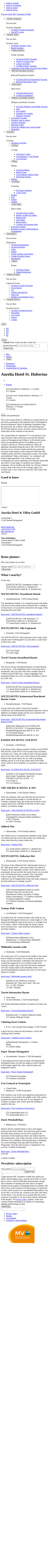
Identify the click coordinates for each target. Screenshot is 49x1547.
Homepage (10, 363)
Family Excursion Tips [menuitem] (25, 61)
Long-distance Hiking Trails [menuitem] (27, 175)
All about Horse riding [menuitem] (25, 213)
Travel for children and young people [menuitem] (25, 127)
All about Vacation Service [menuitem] (21, 310)
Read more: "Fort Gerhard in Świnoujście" (18, 1108)
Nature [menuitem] (14, 261)
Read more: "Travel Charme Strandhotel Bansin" (20, 682)
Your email (6, 1169)
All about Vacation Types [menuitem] (21, 46)
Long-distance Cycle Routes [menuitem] (27, 156)
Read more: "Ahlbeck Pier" (12, 844)
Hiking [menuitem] (14, 161)
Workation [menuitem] (15, 129)
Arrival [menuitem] (14, 317)
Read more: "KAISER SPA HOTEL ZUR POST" (21, 769)
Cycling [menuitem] (14, 145)
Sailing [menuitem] (14, 199)
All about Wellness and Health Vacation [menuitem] (32, 107)
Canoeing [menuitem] (15, 182)
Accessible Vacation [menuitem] (19, 118)
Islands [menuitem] (14, 252)
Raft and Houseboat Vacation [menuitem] (22, 71)
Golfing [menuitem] (14, 202)
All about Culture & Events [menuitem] (22, 285)
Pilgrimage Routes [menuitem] (23, 177)
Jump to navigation (13, 5)
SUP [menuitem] (13, 197)
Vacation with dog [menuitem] (18, 122)
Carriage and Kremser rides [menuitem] (27, 224)
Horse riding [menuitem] (16, 204)
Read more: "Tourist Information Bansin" (17, 1011)
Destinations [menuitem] (11, 234)
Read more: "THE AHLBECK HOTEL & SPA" (20, 810)
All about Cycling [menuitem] (23, 154)
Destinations (11, 366)
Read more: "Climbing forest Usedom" (16, 1038)
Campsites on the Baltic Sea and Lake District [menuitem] (29, 68)
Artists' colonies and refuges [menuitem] (22, 254)
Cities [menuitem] (13, 249)
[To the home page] (16, 14)
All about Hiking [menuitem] (23, 170)
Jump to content (12, 3)
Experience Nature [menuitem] (18, 227)
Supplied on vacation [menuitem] (24, 113)
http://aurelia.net (7, 531)
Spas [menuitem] (18, 109)
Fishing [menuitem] (14, 179)
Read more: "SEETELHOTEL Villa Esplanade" (20, 646)
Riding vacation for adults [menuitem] (26, 215)
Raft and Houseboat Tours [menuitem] (26, 82)
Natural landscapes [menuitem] (23, 272)
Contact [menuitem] (14, 320)
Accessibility (11, 1218)
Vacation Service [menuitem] (13, 299)
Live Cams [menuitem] (15, 315)
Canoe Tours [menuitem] (21, 193)
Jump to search (12, 8)
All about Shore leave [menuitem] (24, 93)
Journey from (6, 567)
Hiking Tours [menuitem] (21, 172)
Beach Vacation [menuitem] (17, 48)
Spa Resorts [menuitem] (15, 258)
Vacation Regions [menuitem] (18, 247)
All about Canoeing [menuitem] (24, 190)
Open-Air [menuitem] (15, 295)
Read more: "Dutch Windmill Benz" (15, 1151)
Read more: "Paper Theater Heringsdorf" (17, 1072)
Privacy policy (11, 1214)
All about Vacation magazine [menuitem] (22, 30)
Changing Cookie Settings (16, 1220)
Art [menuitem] (12, 290)
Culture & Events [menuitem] (13, 275)
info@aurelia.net (7, 527)
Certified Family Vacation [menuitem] (26, 66)
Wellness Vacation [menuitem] (23, 116)
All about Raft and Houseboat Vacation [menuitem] (31, 79)
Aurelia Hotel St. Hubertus (16, 368)
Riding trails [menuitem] (21, 218)
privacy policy (22, 1199)
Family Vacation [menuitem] (18, 50)
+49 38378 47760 (8, 529)
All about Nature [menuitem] (22, 270)
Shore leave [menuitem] (16, 84)
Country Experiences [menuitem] (24, 95)
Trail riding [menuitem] (20, 220)
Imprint (9, 1216)
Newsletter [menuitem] (15, 313)
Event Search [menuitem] (16, 288)
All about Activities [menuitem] (18, 143)
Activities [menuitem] (10, 132)
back (4, 324)
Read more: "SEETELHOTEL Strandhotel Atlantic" (22, 614)
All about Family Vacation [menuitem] (26, 59)
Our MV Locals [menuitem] (17, 32)
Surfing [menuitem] (14, 195)
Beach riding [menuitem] (21, 222)
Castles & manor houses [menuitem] (20, 256)
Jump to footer (11, 10)
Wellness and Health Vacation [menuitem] (23, 98)
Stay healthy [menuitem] (21, 111)
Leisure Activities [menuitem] (23, 64)
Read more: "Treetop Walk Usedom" (15, 933)
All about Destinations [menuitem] (20, 245)
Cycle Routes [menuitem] (21, 159)
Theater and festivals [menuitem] (19, 292)
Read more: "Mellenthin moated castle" (16, 976)
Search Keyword (9, 345)
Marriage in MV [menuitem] (17, 125)
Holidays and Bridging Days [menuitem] (22, 297)
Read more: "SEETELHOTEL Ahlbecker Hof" (20, 885)
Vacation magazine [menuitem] (14, 19)
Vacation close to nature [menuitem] (20, 120)
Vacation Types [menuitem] (12, 35)
